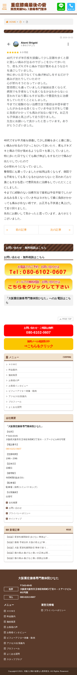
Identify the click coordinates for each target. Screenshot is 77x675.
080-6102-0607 (13, 449)
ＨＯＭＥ (13, 364)
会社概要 (13, 502)
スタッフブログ (14, 659)
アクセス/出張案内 (18, 396)
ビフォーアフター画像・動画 (23, 391)
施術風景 (13, 375)
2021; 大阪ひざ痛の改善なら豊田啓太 (33, 671)
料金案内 (13, 369)
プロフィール (15, 401)
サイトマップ (15, 518)
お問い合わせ (15, 508)
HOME (12, 22)
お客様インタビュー (18, 386)
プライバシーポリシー (20, 513)
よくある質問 (15, 407)
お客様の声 (14, 380)
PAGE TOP (66, 318)
